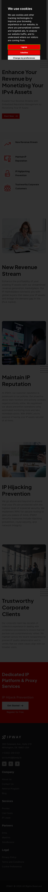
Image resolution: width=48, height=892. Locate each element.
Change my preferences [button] (24, 58)
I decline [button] (24, 52)
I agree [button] (24, 47)
